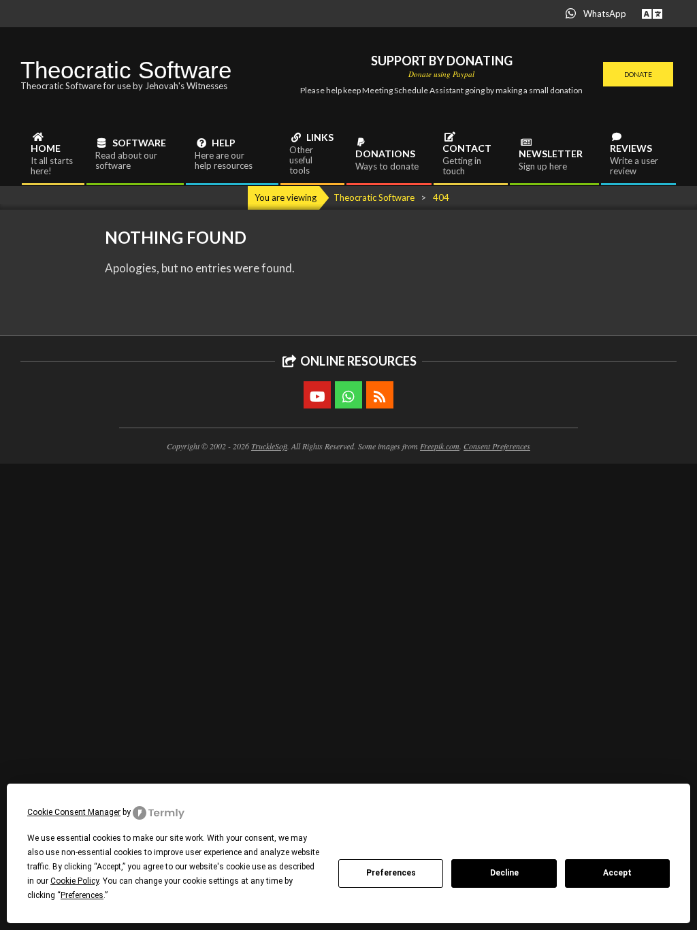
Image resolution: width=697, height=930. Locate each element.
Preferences (391, 873)
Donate (638, 74)
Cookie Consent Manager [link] (73, 812)
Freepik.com (439, 445)
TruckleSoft (269, 445)
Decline (504, 873)
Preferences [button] (82, 895)
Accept (617, 873)
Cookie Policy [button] (74, 881)
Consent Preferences (497, 445)
